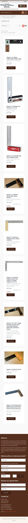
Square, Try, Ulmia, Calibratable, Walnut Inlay (14, 58)
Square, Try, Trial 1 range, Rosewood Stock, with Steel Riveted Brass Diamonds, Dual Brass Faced (14, 326)
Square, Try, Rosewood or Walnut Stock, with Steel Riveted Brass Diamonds (14, 406)
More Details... (9, 63)
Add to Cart (10, 208)
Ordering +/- (4, 25)
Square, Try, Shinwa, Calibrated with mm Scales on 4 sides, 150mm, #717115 (12, 280)
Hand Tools (13, 16)
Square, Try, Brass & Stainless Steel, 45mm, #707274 (13, 238)
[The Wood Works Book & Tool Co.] (7, 5)
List (23, 26)
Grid (26, 26)
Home (4, 16)
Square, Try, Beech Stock (14, 369)
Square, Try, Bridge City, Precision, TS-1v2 (13, 107)
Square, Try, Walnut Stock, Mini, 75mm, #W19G (12, 196)
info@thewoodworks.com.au (10, 511)
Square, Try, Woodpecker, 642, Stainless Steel (14, 156)
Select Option (11, 67)
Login (25, 1)
